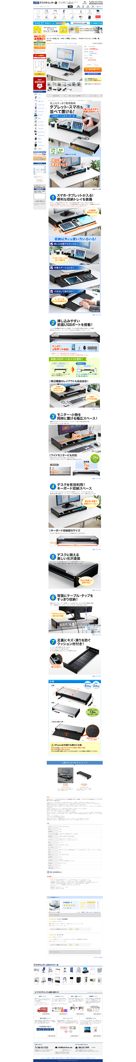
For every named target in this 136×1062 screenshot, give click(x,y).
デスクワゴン (40, 121)
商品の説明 (56, 95)
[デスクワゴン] (64, 17)
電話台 (39, 118)
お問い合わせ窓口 (73, 1057)
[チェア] (64, 11)
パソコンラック (41, 104)
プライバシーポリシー (81, 1057)
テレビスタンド (41, 135)
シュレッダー (40, 128)
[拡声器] (89, 17)
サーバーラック (41, 145)
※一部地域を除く (93, 53)
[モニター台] (98, 11)
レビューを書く (74, 43)
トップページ (49, 35)
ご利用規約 (88, 1057)
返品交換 (57, 1057)
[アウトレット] (98, 17)
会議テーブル (40, 101)
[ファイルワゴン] (46, 17)
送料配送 (53, 1057)
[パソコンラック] (81, 11)
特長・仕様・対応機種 (75, 95)
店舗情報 (67, 1057)
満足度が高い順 (97, 912)
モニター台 (40, 114)
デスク (39, 94)
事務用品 (40, 148)
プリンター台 (40, 111)
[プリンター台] (89, 11)
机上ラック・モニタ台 (66, 35)
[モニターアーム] (38, 17)
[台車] (72, 17)
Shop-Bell (39, 180)
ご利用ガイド (48, 1057)
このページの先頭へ (99, 957)
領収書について (62, 1057)
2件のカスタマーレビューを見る (60, 43)
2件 (98, 902)
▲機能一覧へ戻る (96, 314)
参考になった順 (89, 912)
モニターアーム (41, 131)
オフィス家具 (39, 181)
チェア (39, 97)
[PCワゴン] (55, 17)
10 (87, 787)
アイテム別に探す (57, 35)
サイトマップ (93, 1057)
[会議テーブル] (55, 11)
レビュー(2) (93, 95)
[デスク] (38, 11)
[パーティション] (72, 11)
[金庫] (81, 17)
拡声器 (39, 138)
